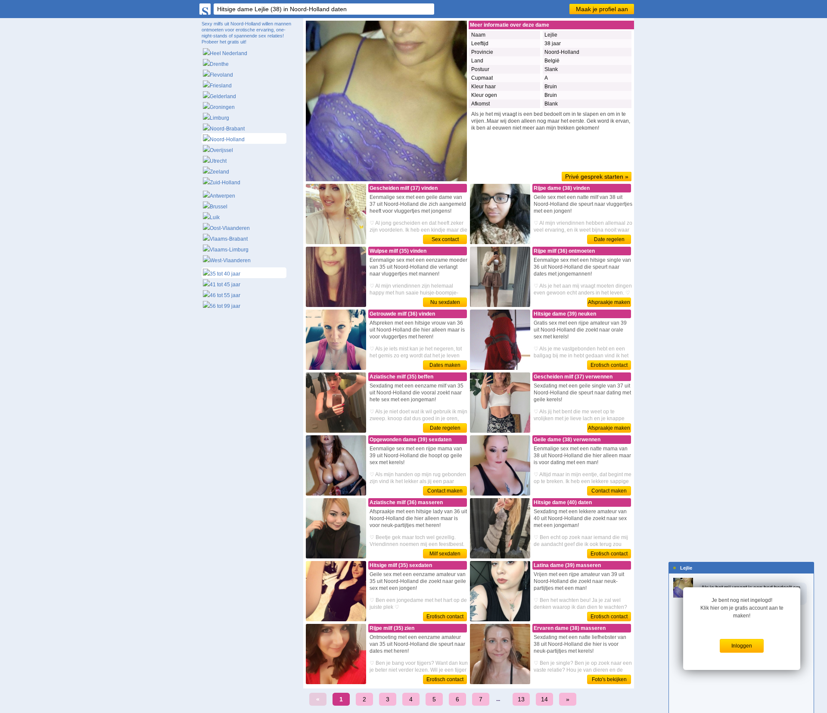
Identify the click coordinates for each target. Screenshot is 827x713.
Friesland (221, 86)
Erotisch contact (609, 365)
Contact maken (445, 491)
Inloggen (741, 646)
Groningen (222, 107)
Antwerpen (222, 196)
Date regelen (609, 239)
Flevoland (221, 75)
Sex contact (445, 239)
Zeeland (219, 172)
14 (544, 699)
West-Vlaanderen (230, 260)
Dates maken (444, 365)
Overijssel (221, 150)
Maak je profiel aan (602, 9)
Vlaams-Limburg (229, 250)
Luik (215, 217)
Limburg (219, 118)
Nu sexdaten (445, 302)
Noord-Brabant (227, 129)
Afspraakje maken (609, 302)
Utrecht (218, 161)
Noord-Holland (227, 139)
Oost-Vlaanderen (230, 228)
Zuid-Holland (225, 183)
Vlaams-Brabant (229, 239)
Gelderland (223, 96)
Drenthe (219, 64)
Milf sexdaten (444, 554)
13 (521, 699)
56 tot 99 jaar (225, 306)
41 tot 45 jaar (225, 285)
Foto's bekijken (609, 679)
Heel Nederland (228, 53)
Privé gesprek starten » (596, 176)
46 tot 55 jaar (225, 295)
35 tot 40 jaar (225, 274)
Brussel (218, 207)
